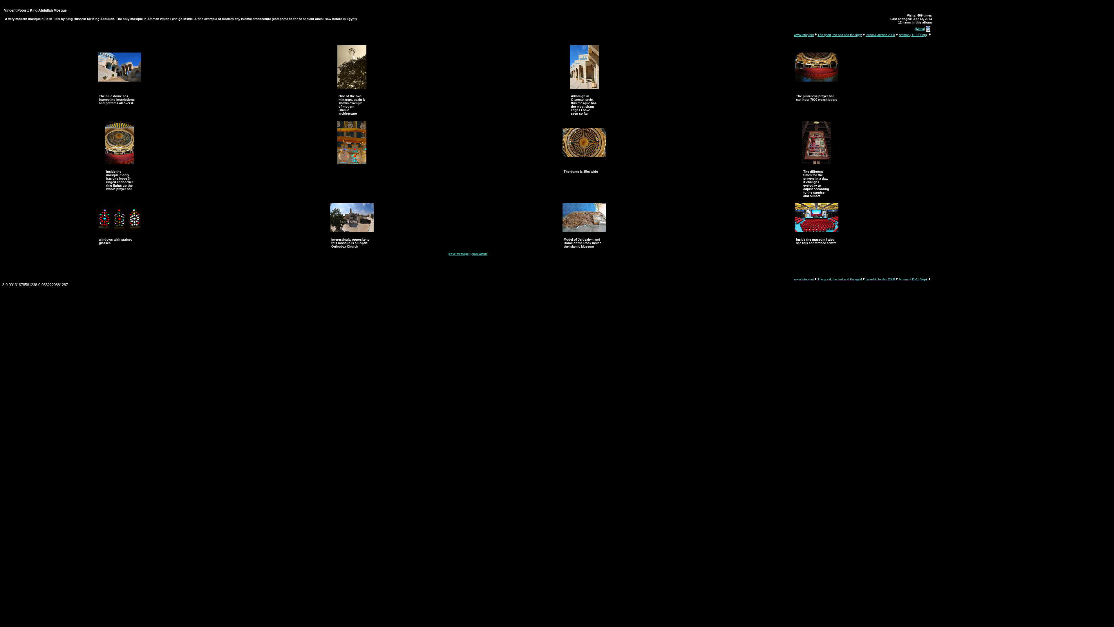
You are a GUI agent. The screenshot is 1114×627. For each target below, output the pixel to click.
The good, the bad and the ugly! (840, 35)
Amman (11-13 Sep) (913, 35)
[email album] (479, 253)
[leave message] (459, 253)
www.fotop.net (804, 35)
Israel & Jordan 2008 (880, 35)
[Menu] (920, 28)
